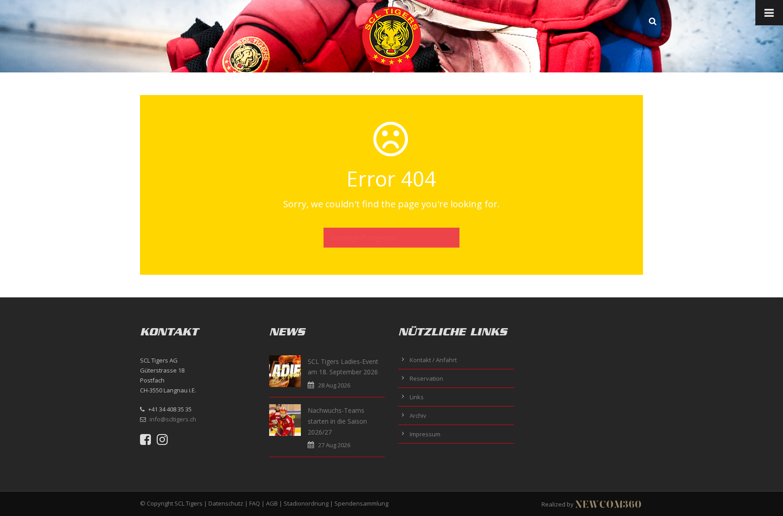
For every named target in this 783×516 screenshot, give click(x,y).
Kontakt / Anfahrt (433, 360)
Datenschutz (225, 503)
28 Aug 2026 (334, 385)
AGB (272, 503)
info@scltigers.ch (173, 419)
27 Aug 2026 (334, 445)
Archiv (418, 415)
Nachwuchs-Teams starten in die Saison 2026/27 (337, 421)
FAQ (254, 503)
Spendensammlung (361, 503)
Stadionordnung (306, 503)
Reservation (426, 378)
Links (417, 397)
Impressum (425, 434)
